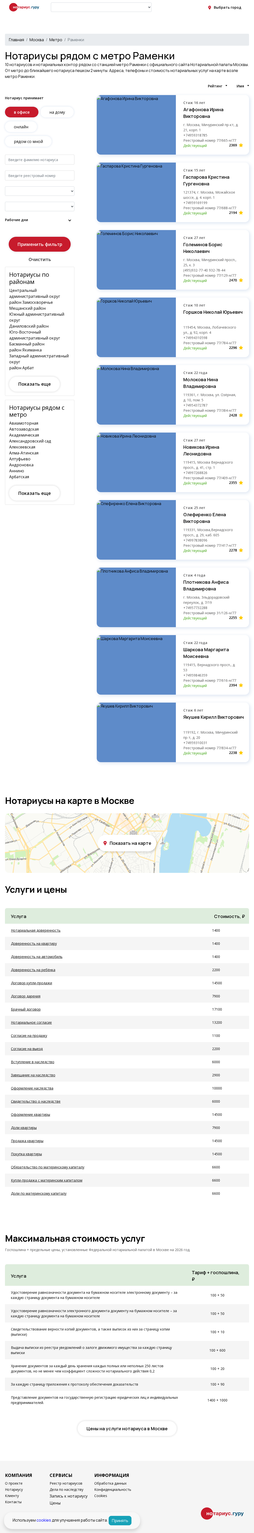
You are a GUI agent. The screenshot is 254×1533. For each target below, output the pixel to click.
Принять (120, 1520)
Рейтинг (215, 86)
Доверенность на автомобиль (37, 956)
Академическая (24, 435)
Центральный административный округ (34, 293)
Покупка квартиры (26, 1154)
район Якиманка (25, 350)
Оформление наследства (32, 1088)
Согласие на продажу (29, 1035)
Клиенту (12, 1495)
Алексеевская (22, 447)
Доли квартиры (24, 1127)
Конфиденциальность (112, 1489)
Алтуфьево (20, 459)
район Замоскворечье (31, 302)
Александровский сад (30, 441)
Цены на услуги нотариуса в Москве (127, 1428)
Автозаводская (24, 429)
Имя (240, 86)
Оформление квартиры (30, 1114)
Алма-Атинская (23, 453)
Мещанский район (27, 308)
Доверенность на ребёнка (33, 969)
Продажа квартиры (27, 1140)
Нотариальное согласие (31, 1022)
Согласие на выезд (27, 1048)
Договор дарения (25, 996)
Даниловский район (29, 326)
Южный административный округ (36, 317)
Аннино (16, 471)
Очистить (40, 259)
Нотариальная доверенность (36, 930)
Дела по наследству (66, 1489)
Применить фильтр (39, 244)
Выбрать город (227, 7)
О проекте (14, 1483)
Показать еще (34, 384)
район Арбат (21, 368)
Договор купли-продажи (31, 983)
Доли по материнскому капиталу (38, 1193)
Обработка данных (110, 1483)
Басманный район (26, 344)
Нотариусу (14, 1489)
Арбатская (19, 476)
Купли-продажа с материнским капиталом (46, 1180)
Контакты (13, 1501)
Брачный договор (26, 1009)
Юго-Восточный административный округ (34, 335)
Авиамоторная (23, 423)
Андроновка (21, 465)
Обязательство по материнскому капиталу (47, 1167)
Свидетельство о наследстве (36, 1101)
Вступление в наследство (32, 1061)
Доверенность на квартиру (34, 943)
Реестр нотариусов (66, 1483)
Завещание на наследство (33, 1075)
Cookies (100, 1495)
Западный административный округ (39, 359)
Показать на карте (130, 843)
